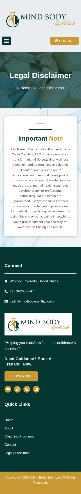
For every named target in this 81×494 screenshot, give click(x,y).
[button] (6, 41)
